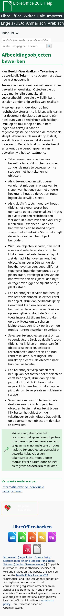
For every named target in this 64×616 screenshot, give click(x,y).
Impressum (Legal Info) (17, 557)
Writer (29, 16)
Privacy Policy (42, 557)
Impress (54, 16)
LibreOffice (11, 16)
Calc (41, 16)
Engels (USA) (12, 23)
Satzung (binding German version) (24, 564)
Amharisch (36, 23)
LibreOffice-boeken (32, 526)
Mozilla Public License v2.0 (32, 575)
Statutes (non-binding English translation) (29, 561)
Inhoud (8, 32)
